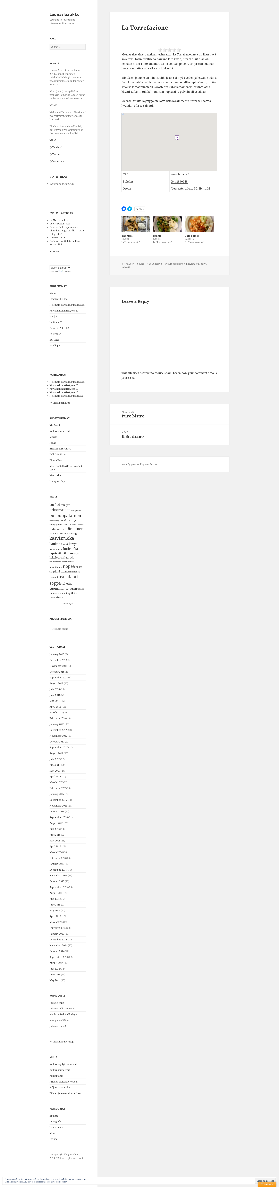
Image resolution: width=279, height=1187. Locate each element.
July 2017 (55, 759)
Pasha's (54, 442)
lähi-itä (69, 557)
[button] (177, 137)
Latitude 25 (56, 322)
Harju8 (53, 316)
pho (51, 572)
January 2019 (57, 654)
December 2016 (58, 799)
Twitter (56, 154)
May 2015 (55, 910)
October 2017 (57, 741)
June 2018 (55, 695)
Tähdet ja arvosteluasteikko (65, 1093)
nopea (69, 566)
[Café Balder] (199, 224)
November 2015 (58, 875)
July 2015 (55, 898)
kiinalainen (56, 549)
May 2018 (55, 700)
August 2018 (56, 683)
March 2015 (56, 922)
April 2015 (55, 916)
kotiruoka (70, 548)
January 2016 (57, 863)
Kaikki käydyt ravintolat (63, 1064)
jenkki (67, 533)
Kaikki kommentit (60, 431)
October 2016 (57, 811)
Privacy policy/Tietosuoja (63, 1081)
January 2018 (57, 724)
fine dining (54, 520)
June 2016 (55, 834)
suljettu (66, 583)
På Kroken (55, 334)
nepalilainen (56, 567)
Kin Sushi (55, 425)
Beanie (157, 235)
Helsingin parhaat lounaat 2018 (67, 304)
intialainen (80, 524)
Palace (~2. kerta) (59, 328)
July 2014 (55, 968)
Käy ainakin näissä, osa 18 (64, 392)
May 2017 (55, 770)
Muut (53, 1133)
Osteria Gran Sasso (60, 223)
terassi (80, 588)
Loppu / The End (59, 299)
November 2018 (58, 666)
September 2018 (59, 677)
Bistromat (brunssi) (60, 448)
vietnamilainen (56, 597)
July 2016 (55, 829)
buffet (55, 504)
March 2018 (56, 712)
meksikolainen (67, 561)
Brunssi (54, 1115)
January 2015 (57, 933)
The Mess (127, 235)
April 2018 (55, 706)
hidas (72, 524)
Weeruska (55, 475)
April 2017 (55, 776)
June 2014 (55, 974)
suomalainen (59, 588)
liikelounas (57, 557)
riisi (60, 577)
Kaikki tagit (67, 603)
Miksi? (53, 105)
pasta (79, 567)
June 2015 (55, 904)
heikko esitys (68, 520)
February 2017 (58, 788)
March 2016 (56, 852)
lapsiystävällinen (61, 553)
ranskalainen (74, 572)
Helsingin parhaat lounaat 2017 (67, 395)
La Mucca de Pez (59, 220)
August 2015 (56, 893)
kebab (65, 544)
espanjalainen (76, 510)
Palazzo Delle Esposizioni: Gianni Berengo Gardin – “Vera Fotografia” (67, 230)
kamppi (74, 533)
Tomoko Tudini (58, 237)
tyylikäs (71, 593)
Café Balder (192, 235)
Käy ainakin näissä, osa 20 (64, 310)
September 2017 (59, 747)
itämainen (74, 528)
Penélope (55, 345)
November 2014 (58, 945)
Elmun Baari (57, 460)
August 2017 (56, 753)
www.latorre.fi (180, 174)
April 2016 (55, 846)
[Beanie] (167, 224)
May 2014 (55, 980)
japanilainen (56, 533)
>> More (54, 251)
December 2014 (58, 939)
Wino (53, 293)
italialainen (57, 529)
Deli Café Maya (58, 454)
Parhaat (54, 1139)
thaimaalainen (58, 593)
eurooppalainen (65, 515)
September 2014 (59, 957)
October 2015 (57, 881)
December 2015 (58, 869)
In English (55, 1121)
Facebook (57, 147)
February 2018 (58, 718)
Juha (141, 263)
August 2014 (56, 962)
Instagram (58, 161)
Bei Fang (54, 339)
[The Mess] (135, 224)
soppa (55, 583)
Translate (67, 271)
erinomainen (60, 510)
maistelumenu (55, 562)
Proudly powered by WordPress (139, 464)
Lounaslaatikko (64, 14)
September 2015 (59, 887)
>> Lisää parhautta (60, 402)
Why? (53, 140)
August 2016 (56, 823)
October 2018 (57, 671)
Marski (53, 437)
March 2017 (56, 782)
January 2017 (57, 794)
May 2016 (55, 840)
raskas (53, 577)
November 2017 (58, 735)
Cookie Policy (61, 1182)
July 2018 (55, 689)
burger (65, 505)
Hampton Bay (57, 481)
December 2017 (58, 730)
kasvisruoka (62, 538)
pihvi (56, 571)
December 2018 (58, 660)
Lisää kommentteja (63, 1041)
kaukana (56, 544)
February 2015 (58, 928)
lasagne (76, 554)
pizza (64, 571)
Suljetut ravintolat (60, 1087)
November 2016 (58, 805)
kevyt (73, 544)
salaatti (72, 577)
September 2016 (59, 817)
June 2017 (55, 764)
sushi (73, 588)
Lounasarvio (56, 1127)
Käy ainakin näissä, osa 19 (64, 388)
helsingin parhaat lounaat (59, 524)
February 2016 (58, 858)
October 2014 (57, 951)
